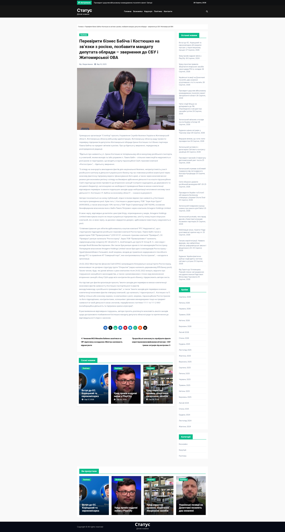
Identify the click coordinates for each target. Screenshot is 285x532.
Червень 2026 (185, 309)
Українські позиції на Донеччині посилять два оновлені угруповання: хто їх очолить (192, 79)
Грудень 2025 (184, 344)
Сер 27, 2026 (89, 399)
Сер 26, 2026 (121, 399)
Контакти (168, 11)
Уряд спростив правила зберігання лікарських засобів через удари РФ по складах (157, 396)
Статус (84, 10)
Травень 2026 (184, 314)
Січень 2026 (184, 338)
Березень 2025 (185, 397)
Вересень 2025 (185, 362)
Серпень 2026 (185, 297)
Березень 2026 (185, 326)
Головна (127, 11)
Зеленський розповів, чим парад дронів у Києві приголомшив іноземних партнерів (192, 219)
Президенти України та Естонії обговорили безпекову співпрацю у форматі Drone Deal (192, 195)
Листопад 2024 (185, 420)
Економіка (138, 11)
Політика (158, 11)
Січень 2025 (184, 409)
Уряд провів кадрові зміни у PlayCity (125, 395)
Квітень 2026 (184, 320)
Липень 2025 (184, 373)
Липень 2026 (184, 303)
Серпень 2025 (185, 367)
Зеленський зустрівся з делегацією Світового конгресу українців (192, 149)
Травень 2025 (184, 385)
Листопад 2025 (185, 350)
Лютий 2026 (184, 332)
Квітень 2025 (184, 391)
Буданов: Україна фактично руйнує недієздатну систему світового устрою (190, 258)
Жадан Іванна (87, 64)
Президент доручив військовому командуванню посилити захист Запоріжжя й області (192, 93)
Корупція (148, 11)
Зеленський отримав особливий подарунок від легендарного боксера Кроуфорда (192, 171)
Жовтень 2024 (185, 426)
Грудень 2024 (184, 415)
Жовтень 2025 (185, 356)
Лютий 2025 (184, 403)
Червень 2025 (185, 379)
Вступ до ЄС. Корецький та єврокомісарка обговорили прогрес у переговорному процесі (93, 512)
